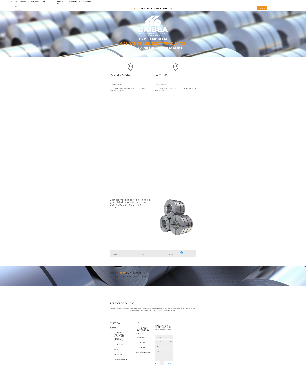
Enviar (169, 363)
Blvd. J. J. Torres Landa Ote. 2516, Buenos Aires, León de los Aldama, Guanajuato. (142, 330)
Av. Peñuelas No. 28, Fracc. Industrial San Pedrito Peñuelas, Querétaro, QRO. (29, 1)
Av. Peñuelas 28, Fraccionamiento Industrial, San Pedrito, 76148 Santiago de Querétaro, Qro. (119, 336)
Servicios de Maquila (154, 8)
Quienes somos (168, 8)
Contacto (262, 8)
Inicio (134, 8)
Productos (141, 8)
